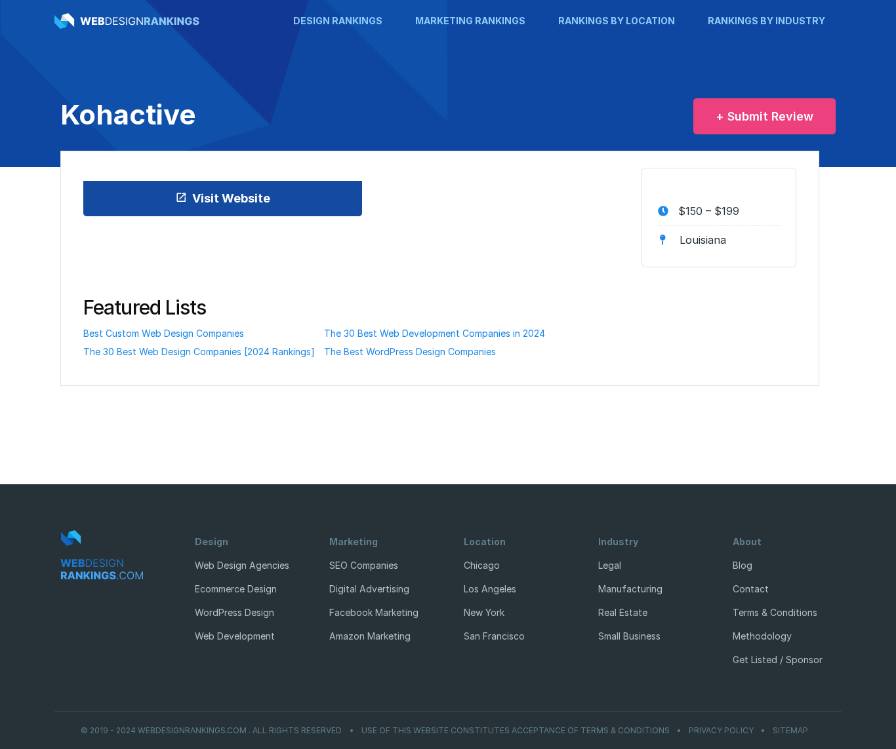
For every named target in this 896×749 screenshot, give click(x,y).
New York (484, 612)
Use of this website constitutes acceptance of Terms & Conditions (515, 730)
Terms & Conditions (775, 612)
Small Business (629, 636)
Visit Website (231, 198)
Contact (751, 588)
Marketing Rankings (470, 20)
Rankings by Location (616, 20)
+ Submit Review (764, 116)
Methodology (762, 636)
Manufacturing (630, 588)
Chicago (482, 565)
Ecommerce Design (236, 588)
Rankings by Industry (766, 20)
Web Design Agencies (242, 565)
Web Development (235, 636)
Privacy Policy (721, 730)
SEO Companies (363, 565)
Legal (609, 565)
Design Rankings (337, 20)
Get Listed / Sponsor (778, 659)
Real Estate (622, 612)
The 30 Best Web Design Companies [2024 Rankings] (199, 351)
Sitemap (790, 730)
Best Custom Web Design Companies (163, 333)
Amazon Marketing (370, 636)
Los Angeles (490, 588)
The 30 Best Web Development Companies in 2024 (434, 333)
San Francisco (494, 636)
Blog (742, 565)
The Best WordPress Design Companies (410, 351)
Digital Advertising (369, 588)
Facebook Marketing (373, 612)
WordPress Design (234, 612)
